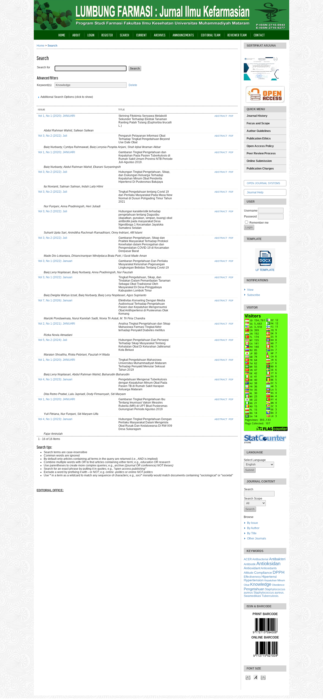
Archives (160, 35)
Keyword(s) (44, 85)
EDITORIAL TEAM (210, 35)
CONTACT (259, 35)
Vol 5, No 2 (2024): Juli (52, 340)
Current (141, 35)
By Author (253, 528)
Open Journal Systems (263, 183)
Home (61, 35)
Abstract (221, 116)
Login (90, 35)
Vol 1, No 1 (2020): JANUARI (56, 115)
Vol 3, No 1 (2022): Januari (55, 261)
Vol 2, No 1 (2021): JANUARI (56, 323)
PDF (231, 116)
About (76, 35)
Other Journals (256, 538)
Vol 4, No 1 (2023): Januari (55, 379)
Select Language (255, 460)
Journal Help (255, 192)
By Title (252, 533)
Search (124, 35)
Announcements (183, 35)
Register (107, 35)
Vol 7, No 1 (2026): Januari (55, 300)
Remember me (259, 222)
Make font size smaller (248, 677)
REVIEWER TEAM (237, 35)
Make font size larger (263, 677)
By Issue (252, 523)
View (250, 289)
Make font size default (255, 677)
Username (251, 210)
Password (250, 216)
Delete (133, 85)
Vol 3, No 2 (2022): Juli (52, 135)
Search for (43, 67)
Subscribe (253, 295)
